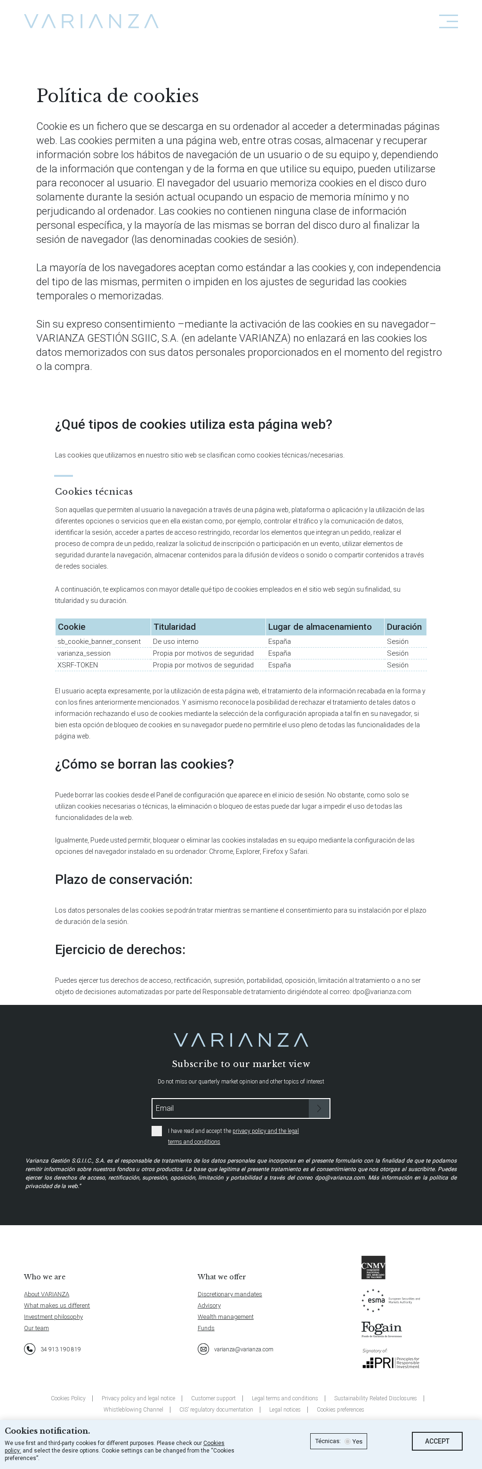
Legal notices (285, 1409)
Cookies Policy (68, 1398)
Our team (36, 1328)
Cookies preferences (340, 1409)
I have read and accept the (233, 1136)
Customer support (213, 1398)
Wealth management (226, 1316)
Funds (206, 1328)
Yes (357, 1441)
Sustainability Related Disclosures (375, 1398)
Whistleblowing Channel (133, 1409)
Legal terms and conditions (285, 1398)
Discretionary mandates (230, 1294)
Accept (437, 1441)
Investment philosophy (53, 1316)
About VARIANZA (46, 1294)
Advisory (209, 1305)
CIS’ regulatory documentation (216, 1409)
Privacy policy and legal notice (138, 1398)
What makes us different (57, 1305)
